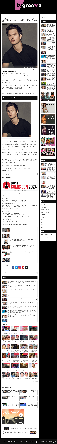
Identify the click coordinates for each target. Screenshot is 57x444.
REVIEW (32, 441)
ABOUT (37, 442)
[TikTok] (26, 267)
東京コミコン (17, 73)
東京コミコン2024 (22, 73)
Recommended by (34, 381)
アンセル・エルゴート (5, 73)
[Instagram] (19, 267)
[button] (36, 272)
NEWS (15, 71)
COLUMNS (37, 441)
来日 (13, 73)
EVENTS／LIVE (5, 71)
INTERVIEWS (10, 441)
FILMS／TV (15, 441)
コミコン (11, 73)
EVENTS (26, 441)
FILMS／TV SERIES (10, 71)
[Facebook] (13, 267)
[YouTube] (23, 267)
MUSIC (21, 441)
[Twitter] (16, 267)
